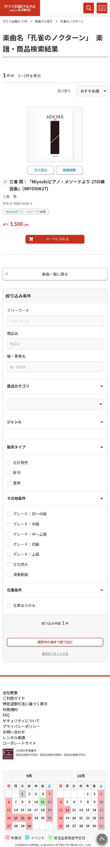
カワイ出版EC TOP (15, 21)
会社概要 (10, 692)
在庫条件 (14, 590)
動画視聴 (69, 170)
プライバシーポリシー (21, 726)
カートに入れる (57, 239)
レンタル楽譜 (14, 737)
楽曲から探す (44, 21)
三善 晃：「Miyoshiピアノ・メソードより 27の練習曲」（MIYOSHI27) (57, 185)
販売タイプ (16, 447)
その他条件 (16, 498)
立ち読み (40, 170)
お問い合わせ (14, 731)
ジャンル (14, 421)
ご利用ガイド (14, 698)
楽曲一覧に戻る (55, 274)
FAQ (6, 715)
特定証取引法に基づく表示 (25, 703)
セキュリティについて (21, 720)
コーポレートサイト (19, 743)
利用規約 (10, 709)
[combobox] (55, 321)
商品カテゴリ (18, 386)
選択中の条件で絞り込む (55, 642)
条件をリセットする (55, 653)
